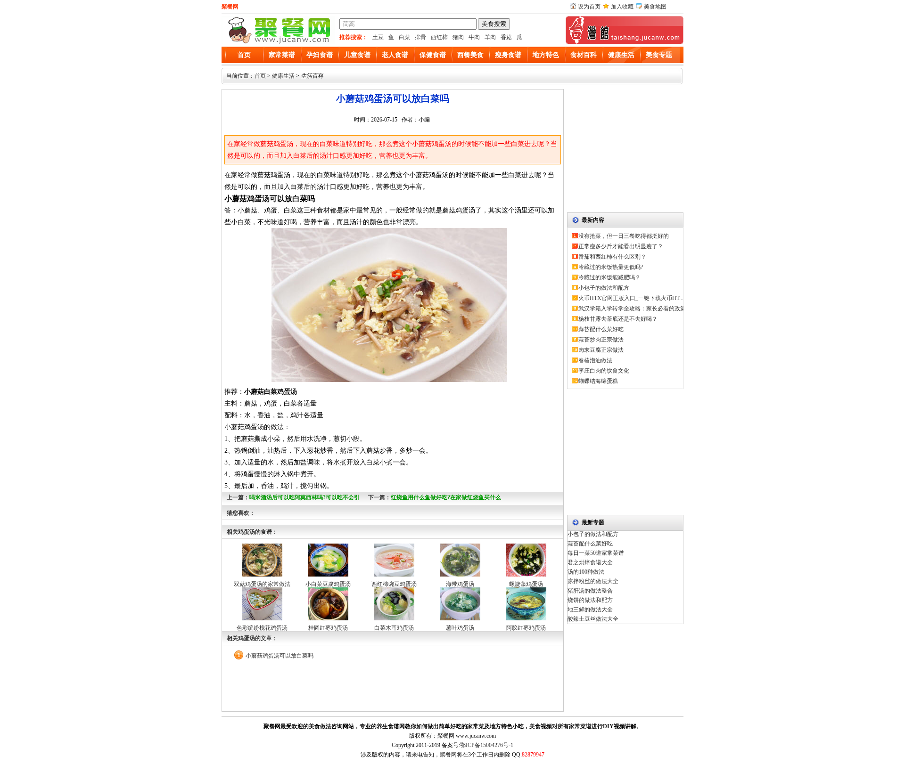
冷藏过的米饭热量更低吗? (610, 267)
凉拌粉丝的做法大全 (593, 581)
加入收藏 (622, 6)
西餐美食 (470, 54)
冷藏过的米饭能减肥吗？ (609, 277)
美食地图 (655, 6)
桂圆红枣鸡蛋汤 (328, 628)
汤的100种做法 (586, 572)
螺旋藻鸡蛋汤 (526, 584)
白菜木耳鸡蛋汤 (394, 628)
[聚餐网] (278, 42)
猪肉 (458, 37)
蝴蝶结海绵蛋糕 (598, 381)
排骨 (420, 37)
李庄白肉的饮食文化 (603, 370)
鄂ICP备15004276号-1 (486, 745)
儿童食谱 (357, 54)
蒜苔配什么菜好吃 (601, 329)
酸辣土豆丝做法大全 (593, 619)
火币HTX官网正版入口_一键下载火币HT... (630, 298)
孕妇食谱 (319, 54)
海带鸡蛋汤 (460, 584)
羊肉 (490, 37)
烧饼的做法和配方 (590, 600)
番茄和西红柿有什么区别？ (612, 256)
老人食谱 (395, 54)
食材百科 (583, 54)
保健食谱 (433, 54)
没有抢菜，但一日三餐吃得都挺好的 (623, 236)
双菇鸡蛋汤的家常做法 (262, 584)
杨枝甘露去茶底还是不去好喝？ (618, 319)
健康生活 (621, 54)
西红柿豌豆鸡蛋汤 (394, 584)
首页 (244, 54)
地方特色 (546, 54)
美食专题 (659, 54)
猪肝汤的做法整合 (590, 590)
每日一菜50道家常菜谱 (596, 553)
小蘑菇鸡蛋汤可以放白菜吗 (279, 655)
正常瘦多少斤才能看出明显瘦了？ (620, 246)
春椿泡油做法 (595, 360)
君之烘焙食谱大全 (590, 562)
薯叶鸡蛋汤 (460, 628)
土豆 (378, 37)
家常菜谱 (282, 54)
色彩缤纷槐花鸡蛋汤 (262, 628)
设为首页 (589, 6)
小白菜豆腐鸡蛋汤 (328, 584)
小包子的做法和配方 (603, 287)
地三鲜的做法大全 (590, 609)
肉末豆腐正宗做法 (601, 350)
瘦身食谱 (508, 54)
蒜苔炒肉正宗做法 (601, 339)
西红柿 (439, 37)
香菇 (506, 37)
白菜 (404, 37)
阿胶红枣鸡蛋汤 (526, 628)
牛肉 (474, 37)
